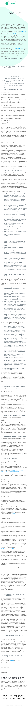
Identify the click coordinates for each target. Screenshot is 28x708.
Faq (15, 695)
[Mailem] (9, 3)
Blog (13, 697)
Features (21, 695)
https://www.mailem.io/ (17, 33)
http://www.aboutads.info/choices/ (8, 548)
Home (5, 695)
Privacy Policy (21, 698)
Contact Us (23, 31)
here (6, 688)
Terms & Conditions (9, 698)
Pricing (11, 695)
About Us (7, 697)
